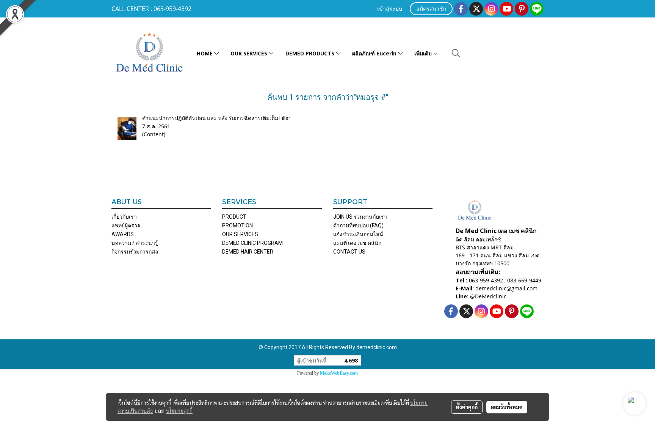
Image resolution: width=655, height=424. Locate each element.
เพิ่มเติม (423, 53)
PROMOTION (237, 225)
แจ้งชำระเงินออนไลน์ (358, 234)
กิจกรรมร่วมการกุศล (134, 252)
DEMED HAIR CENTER (247, 252)
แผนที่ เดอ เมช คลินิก (357, 243)
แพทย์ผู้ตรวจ (125, 225)
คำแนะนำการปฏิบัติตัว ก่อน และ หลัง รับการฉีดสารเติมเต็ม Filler (216, 118)
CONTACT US (349, 252)
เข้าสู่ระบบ (389, 9)
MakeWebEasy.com (339, 373)
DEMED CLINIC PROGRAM (252, 243)
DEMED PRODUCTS (310, 53)
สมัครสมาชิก (431, 9)
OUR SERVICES (249, 53)
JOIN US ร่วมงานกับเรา (360, 217)
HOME (205, 53)
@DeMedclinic (488, 296)
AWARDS (122, 234)
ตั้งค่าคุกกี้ (467, 407)
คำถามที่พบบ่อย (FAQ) (358, 225)
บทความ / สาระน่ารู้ (134, 243)
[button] (456, 53)
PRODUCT (234, 217)
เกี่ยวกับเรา (124, 217)
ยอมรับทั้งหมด (507, 407)
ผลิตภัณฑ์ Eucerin (375, 53)
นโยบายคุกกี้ (179, 410)
